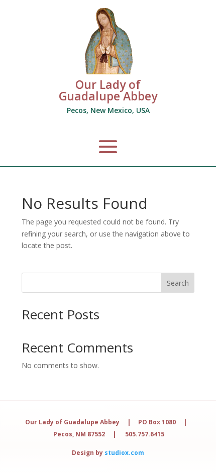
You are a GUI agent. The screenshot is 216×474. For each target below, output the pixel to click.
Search (178, 283)
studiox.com (124, 452)
